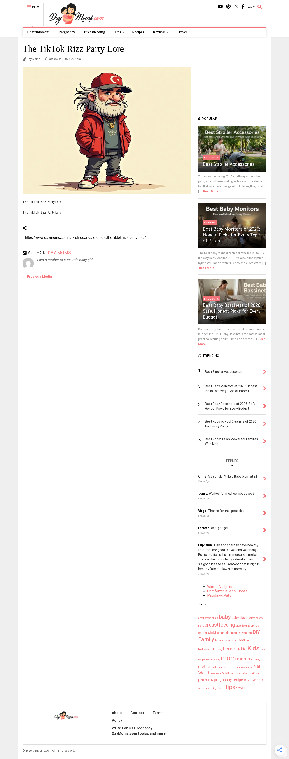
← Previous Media (37, 276)
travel (240, 688)
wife (248, 688)
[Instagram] (236, 6)
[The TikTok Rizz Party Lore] (107, 130)
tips (230, 687)
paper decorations (247, 673)
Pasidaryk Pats (219, 595)
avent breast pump (208, 618)
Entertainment (38, 32)
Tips (117, 32)
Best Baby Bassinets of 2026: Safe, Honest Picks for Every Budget (232, 311)
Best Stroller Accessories (228, 164)
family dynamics (225, 640)
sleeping (212, 688)
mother (204, 666)
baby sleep (239, 618)
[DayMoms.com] (74, 24)
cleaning (231, 632)
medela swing (212, 659)
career (202, 632)
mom (228, 658)
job (238, 649)
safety (202, 688)
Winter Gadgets (219, 587)
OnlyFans (228, 673)
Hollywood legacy (210, 649)
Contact (137, 713)
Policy (117, 720)
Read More (210, 191)
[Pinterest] (228, 6)
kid (244, 649)
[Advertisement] (232, 82)
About (117, 713)
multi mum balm (220, 667)
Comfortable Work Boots (227, 591)
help (249, 640)
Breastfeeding (94, 32)
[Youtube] (220, 6)
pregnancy (223, 679)
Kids (253, 648)
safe (260, 680)
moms (243, 659)
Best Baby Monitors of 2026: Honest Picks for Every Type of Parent (231, 235)
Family (206, 639)
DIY (256, 632)
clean (220, 632)
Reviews (159, 32)
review (250, 679)
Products (211, 157)
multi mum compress (241, 667)
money (255, 659)
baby (225, 617)
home (229, 649)
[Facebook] (242, 6)
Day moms (245, 632)
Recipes (138, 32)
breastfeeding (220, 625)
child (212, 632)
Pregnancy (66, 32)
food (241, 640)
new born (216, 673)
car (258, 625)
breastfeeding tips (245, 625)
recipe (238, 679)
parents (205, 679)
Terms (157, 713)
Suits (220, 688)
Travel (182, 32)
